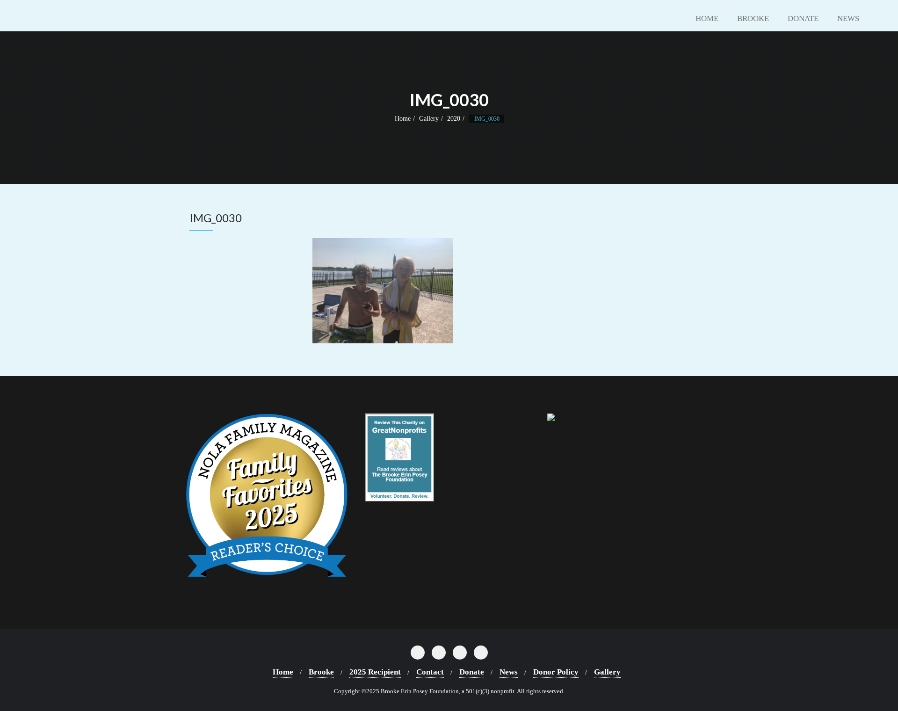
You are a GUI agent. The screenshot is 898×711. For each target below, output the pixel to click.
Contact (430, 671)
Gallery (429, 118)
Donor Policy (556, 671)
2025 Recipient (375, 671)
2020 (453, 118)
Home (403, 118)
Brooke (321, 671)
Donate (471, 671)
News (509, 671)
